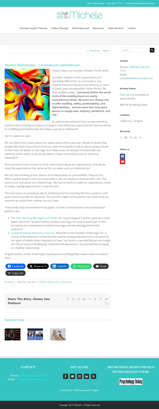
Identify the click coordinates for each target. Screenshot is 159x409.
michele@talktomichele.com (139, 3)
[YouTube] (126, 137)
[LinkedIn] (135, 137)
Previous (95, 50)
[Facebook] (121, 137)
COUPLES (43, 282)
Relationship (53, 282)
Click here (125, 94)
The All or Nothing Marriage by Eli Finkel (34, 218)
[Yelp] (140, 137)
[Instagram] (130, 137)
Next (105, 50)
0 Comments (66, 282)
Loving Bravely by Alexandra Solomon (33, 233)
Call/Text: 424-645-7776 (32, 375)
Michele (10, 282)
